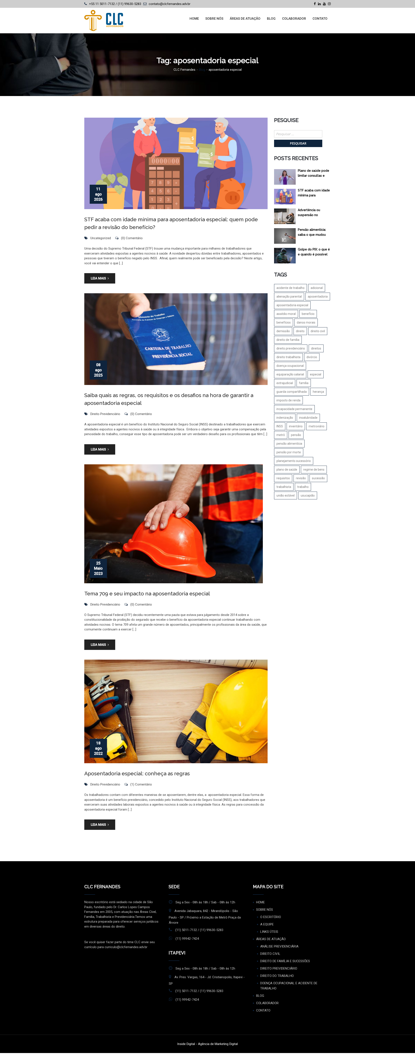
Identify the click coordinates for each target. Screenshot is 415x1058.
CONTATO (320, 19)
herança (318, 391)
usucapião (308, 495)
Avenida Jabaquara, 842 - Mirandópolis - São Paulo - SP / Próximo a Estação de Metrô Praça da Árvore (205, 917)
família (303, 383)
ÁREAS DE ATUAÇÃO (245, 19)
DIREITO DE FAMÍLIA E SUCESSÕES (285, 961)
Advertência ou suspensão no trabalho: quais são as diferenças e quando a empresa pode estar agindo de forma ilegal (314, 213)
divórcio (311, 357)
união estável (285, 495)
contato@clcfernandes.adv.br (169, 4)
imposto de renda (288, 400)
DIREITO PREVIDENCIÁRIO (278, 968)
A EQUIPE (267, 924)
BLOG (271, 19)
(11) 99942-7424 (187, 939)
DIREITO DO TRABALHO (277, 976)
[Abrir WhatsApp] (404, 1047)
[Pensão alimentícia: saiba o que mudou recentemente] (285, 236)
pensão (296, 435)
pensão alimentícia (289, 443)
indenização (284, 417)
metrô (280, 435)
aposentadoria (318, 296)
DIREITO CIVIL (270, 954)
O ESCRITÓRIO (270, 917)
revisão (301, 478)
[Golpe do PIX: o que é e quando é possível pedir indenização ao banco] (285, 255)
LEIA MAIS (98, 278)
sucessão (318, 478)
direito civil (318, 331)
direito (300, 331)
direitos (316, 348)
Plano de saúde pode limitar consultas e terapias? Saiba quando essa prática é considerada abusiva (314, 174)
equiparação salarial (290, 374)
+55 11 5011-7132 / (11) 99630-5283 (115, 4)
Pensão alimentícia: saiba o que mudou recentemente (312, 233)
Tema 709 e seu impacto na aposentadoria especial (147, 593)
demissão (283, 331)
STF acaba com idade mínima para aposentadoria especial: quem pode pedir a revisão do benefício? (314, 194)
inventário (296, 426)
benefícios (283, 322)
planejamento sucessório (293, 461)
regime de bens (313, 469)
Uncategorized (100, 238)
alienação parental (289, 296)
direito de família (287, 339)
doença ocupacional (290, 365)
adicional (317, 288)
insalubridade (308, 417)
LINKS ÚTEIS (269, 932)
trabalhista (283, 487)
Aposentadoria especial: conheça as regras (137, 773)
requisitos (283, 478)
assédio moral (286, 314)
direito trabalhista (288, 357)
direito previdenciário (290, 348)
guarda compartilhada (291, 391)
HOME (194, 19)
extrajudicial (284, 383)
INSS (279, 426)
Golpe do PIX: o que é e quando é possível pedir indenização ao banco (314, 253)
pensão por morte (288, 452)
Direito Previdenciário (105, 414)
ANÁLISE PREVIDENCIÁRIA (279, 946)
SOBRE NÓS (214, 19)
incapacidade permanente (294, 409)
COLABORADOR (294, 19)
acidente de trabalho (290, 288)
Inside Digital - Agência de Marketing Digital (207, 1044)
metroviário (316, 426)
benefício (308, 314)
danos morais (306, 322)
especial (315, 374)
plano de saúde (286, 469)
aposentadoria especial (292, 305)
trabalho (303, 487)
